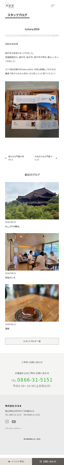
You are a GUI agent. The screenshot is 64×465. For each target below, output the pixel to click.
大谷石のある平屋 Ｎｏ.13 (44, 158)
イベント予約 (17, 461)
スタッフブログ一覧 (32, 341)
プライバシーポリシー (13, 428)
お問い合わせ (49, 461)
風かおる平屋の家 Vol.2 (17, 158)
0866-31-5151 (35, 379)
